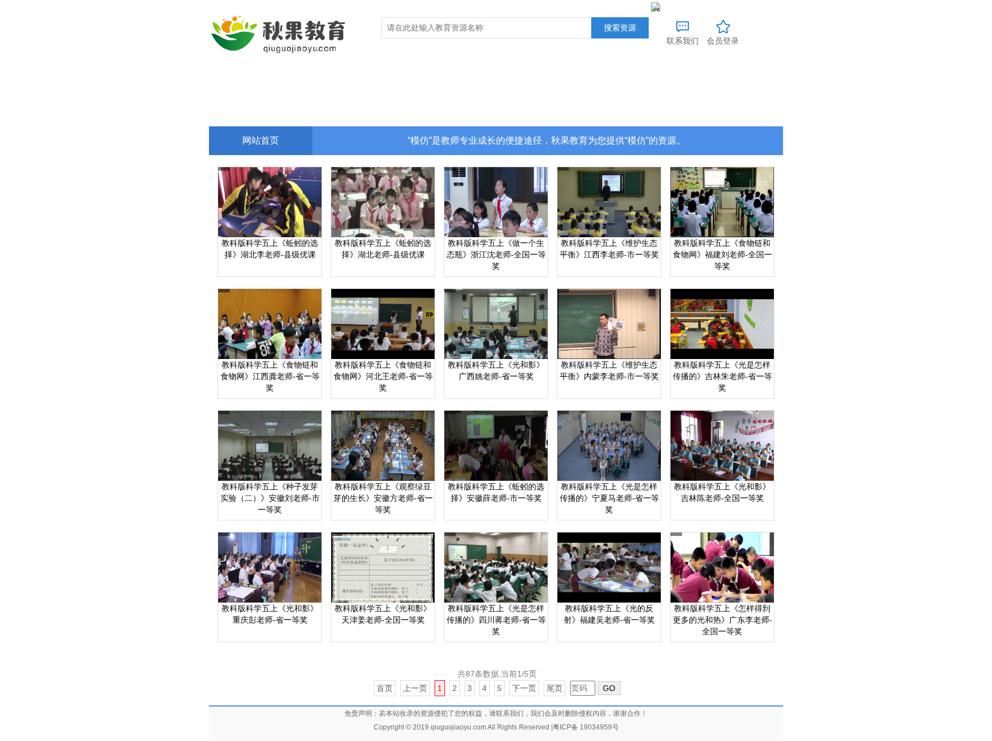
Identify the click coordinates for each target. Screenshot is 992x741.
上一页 (415, 688)
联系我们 (682, 40)
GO (609, 688)
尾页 (555, 688)
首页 (385, 688)
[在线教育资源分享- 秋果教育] (280, 33)
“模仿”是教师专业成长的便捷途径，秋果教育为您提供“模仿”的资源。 (546, 140)
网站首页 (260, 140)
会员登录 (723, 41)
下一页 (524, 688)
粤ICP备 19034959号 (586, 727)
